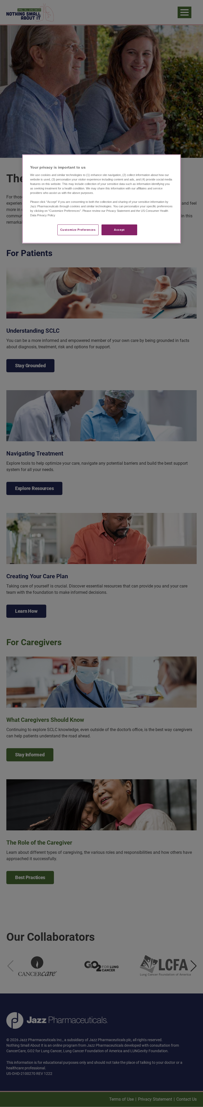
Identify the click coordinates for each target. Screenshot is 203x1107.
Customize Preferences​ (78, 229)
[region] (101, 198)
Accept (119, 229)
